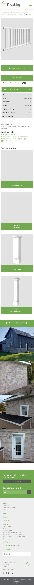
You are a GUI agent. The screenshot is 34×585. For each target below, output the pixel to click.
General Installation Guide (10, 134)
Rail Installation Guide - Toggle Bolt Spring (15, 139)
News (4, 528)
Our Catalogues (7, 530)
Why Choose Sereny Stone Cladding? (13, 534)
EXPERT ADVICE (7, 521)
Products (6, 503)
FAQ (4, 538)
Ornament (6, 505)
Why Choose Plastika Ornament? (12, 532)
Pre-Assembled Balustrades (15, 14)
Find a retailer (17, 78)
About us (6, 524)
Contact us (6, 542)
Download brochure (18, 68)
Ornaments (9, 13)
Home (3, 13)
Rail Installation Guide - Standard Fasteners (15, 137)
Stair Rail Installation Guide (11, 141)
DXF (31, 116)
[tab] (17, 89)
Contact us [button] (17, 481)
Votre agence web (17, 583)
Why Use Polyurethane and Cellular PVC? (14, 536)
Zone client (7, 549)
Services (5, 513)
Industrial (5, 509)
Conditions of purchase (11, 546)
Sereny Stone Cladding (9, 507)
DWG (30, 113)
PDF (30, 109)
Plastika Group (7, 526)
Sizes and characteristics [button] (11, 89)
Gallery (5, 517)
